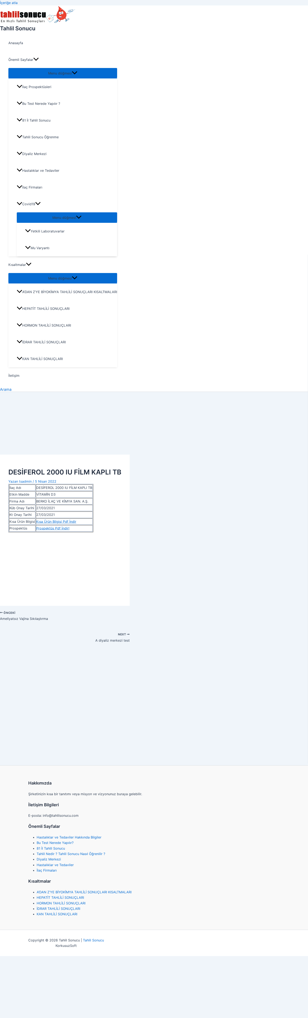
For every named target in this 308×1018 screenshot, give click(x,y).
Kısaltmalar (17, 265)
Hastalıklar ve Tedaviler (40, 170)
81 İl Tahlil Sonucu (36, 120)
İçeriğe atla (9, 3)
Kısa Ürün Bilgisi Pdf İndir (56, 521)
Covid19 (28, 204)
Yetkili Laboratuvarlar (48, 231)
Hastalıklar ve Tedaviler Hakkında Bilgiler (69, 837)
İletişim (13, 375)
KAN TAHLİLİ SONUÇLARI (42, 359)
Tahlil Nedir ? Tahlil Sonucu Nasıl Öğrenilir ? (71, 854)
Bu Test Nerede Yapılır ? (41, 103)
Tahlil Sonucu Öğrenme (40, 137)
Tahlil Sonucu (17, 28)
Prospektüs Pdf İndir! (52, 528)
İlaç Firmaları (32, 187)
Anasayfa (15, 43)
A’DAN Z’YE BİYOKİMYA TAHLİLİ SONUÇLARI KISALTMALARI (69, 292)
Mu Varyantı (40, 248)
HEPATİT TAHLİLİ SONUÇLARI (46, 308)
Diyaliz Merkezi (34, 154)
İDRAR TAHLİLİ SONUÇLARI (44, 342)
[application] (36, 59)
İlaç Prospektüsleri (36, 87)
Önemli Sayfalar (20, 60)
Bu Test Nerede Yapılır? (55, 843)
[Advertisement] (154, 423)
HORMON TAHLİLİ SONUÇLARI (46, 325)
